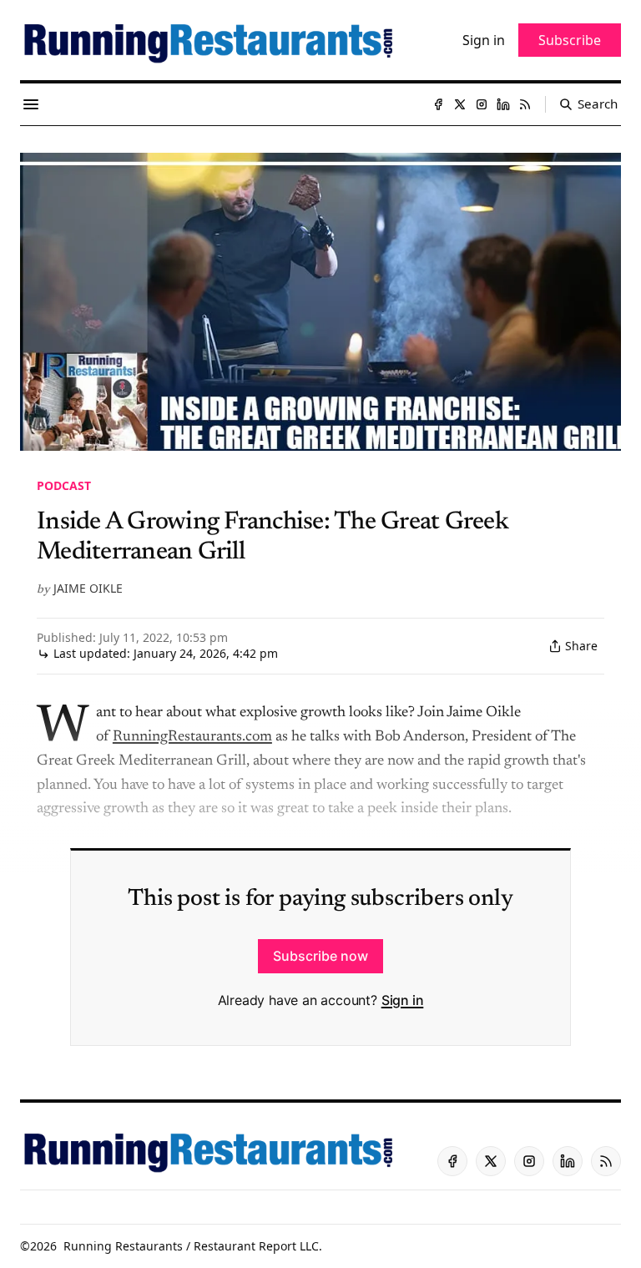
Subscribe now (320, 955)
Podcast (64, 485)
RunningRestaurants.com (192, 737)
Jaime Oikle (88, 588)
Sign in (402, 1000)
